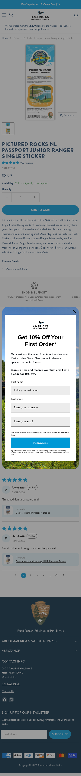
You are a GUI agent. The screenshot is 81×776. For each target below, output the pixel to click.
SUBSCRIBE (40, 443)
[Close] (74, 311)
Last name (17, 399)
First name (17, 382)
